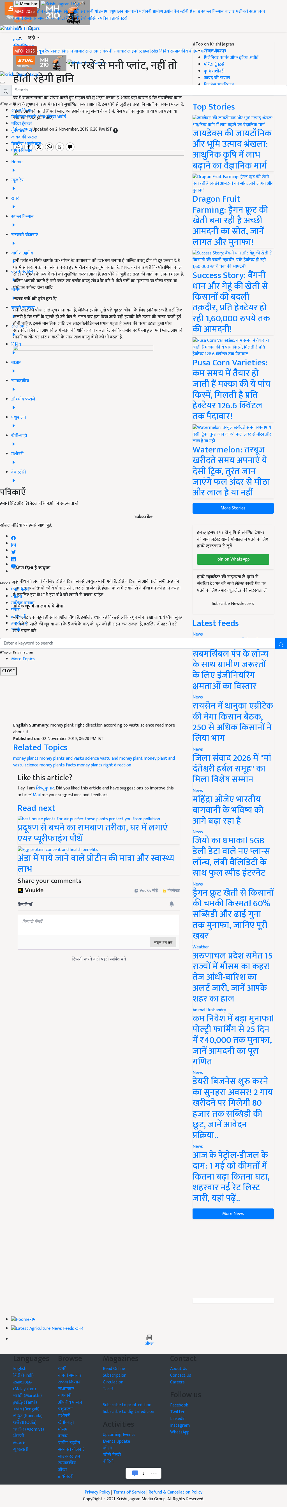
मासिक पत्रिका (99, 18)
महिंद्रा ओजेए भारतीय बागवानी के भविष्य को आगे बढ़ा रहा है (228, 810)
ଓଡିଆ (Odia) (24, 1422)
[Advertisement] (98, 680)
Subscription (114, 1375)
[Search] (30, 27)
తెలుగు (19, 1443)
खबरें (62, 1368)
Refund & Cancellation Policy (175, 1492)
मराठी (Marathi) (27, 1395)
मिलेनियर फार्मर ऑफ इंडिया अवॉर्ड (38, 117)
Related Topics (40, 747)
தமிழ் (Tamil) (25, 1402)
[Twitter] (13, 550)
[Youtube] (13, 564)
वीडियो (81, 18)
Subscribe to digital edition (128, 1411)
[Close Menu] (2, 82)
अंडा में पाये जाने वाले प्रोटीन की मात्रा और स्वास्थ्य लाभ (96, 864)
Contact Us (180, 1375)
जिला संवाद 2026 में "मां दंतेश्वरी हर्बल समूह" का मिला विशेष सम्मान (232, 769)
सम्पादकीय (46, 18)
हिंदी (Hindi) (23, 1375)
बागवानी (131, 11)
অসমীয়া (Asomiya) (28, 1429)
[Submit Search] (281, 643)
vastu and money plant (121, 758)
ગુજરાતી (21, 1449)
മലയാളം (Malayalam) (24, 1385)
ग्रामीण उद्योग (162, 11)
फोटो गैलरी (66, 18)
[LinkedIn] (13, 557)
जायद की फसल (24, 137)
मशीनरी (145, 11)
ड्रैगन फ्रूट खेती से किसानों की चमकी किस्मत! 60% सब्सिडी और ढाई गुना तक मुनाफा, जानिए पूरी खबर (233, 914)
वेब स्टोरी (181, 11)
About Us (178, 1368)
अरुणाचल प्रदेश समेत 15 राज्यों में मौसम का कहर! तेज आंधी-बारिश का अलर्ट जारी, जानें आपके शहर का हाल (232, 977)
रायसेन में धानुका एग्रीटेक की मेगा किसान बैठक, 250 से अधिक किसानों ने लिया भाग (233, 722)
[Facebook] (13, 536)
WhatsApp (179, 1432)
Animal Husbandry (209, 1010)
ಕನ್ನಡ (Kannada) (28, 1416)
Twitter (177, 1412)
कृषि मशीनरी (21, 130)
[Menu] (26, 4)
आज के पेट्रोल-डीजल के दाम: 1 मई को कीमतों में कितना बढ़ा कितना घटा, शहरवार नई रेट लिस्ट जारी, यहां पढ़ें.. (231, 1177)
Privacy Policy (97, 1492)
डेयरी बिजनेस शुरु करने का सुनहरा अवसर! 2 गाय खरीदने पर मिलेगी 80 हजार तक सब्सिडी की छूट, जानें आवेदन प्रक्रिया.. (233, 1108)
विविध (164, 51)
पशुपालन (115, 11)
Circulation (113, 1382)
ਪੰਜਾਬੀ (18, 1436)
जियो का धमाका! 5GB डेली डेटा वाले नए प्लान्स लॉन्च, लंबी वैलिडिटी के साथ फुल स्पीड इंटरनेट (231, 856)
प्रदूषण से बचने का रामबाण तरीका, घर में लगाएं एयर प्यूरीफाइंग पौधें (93, 833)
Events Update (116, 1441)
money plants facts (58, 765)
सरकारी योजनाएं (94, 11)
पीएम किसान (22, 150)
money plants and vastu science (69, 758)
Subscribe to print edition (127, 1405)
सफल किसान (212, 11)
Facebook (179, 1405)
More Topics (23, 659)
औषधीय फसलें (70, 1402)
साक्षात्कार (257, 11)
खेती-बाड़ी (71, 11)
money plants (25, 758)
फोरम (15, 610)
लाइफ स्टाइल (138, 51)
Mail (37, 795)
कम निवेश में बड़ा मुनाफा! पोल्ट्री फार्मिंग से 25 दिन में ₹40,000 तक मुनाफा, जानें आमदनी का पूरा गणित (233, 1040)
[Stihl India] (40, 63)
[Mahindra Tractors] (87, 63)
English (19, 1368)
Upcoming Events (119, 1434)
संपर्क (15, 630)
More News (233, 1213)
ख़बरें (48, 11)
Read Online (114, 1368)
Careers (177, 1382)
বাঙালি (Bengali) (26, 1409)
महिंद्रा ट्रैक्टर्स (21, 124)
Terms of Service (129, 1492)
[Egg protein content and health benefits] (58, 849)
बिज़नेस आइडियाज (26, 144)
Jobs (154, 51)
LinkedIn (178, 1418)
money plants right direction (104, 765)
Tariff (108, 1389)
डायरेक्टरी (119, 18)
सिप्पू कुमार (45, 788)
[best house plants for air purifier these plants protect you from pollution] (89, 819)
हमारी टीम (19, 623)
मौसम (58, 11)
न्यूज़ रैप (43, 51)
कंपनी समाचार (25, 18)
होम (40, 11)
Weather (201, 947)
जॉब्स (149, 1343)
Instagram (180, 1425)
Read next (36, 808)
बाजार (230, 11)
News (198, 697)
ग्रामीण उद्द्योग (69, 1443)
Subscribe (143, 516)
